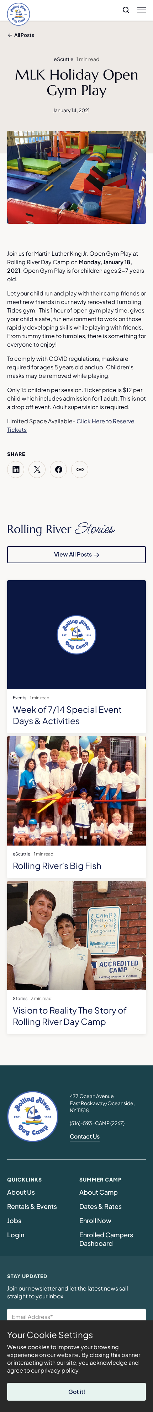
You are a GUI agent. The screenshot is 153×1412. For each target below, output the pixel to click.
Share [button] (79, 469)
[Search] (123, 10)
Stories (20, 998)
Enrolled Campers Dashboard (107, 1239)
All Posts (24, 35)
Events (20, 697)
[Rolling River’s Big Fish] (76, 793)
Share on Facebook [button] (58, 469)
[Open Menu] (141, 10)
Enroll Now (95, 1220)
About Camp (98, 1192)
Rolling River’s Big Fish (57, 865)
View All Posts (73, 554)
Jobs (14, 1220)
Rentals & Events (32, 1206)
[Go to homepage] (18, 14)
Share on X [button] (37, 469)
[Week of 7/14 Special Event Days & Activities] (76, 637)
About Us (21, 1192)
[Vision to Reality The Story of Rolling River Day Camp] (76, 938)
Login (15, 1235)
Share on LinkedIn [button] (15, 469)
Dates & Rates (100, 1206)
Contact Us (85, 1136)
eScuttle (64, 59)
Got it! (76, 1391)
